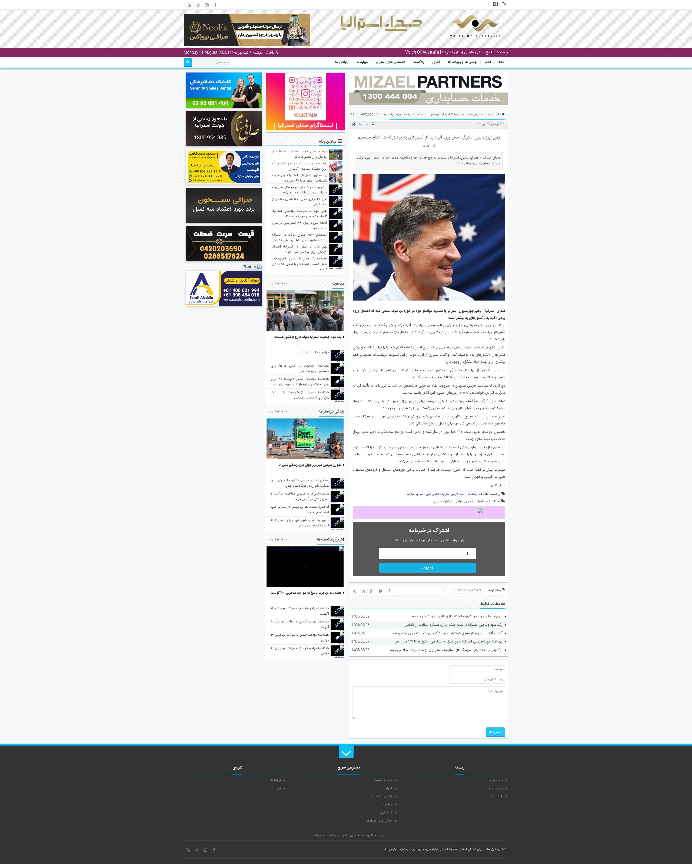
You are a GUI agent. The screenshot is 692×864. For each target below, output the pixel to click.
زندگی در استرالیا (381, 796)
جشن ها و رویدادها (379, 820)
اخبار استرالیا (474, 494)
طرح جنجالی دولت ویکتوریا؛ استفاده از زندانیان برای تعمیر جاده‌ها (457, 616)
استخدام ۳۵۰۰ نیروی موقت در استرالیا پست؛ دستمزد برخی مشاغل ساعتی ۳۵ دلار (300, 237)
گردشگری (386, 812)
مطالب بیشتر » (278, 284)
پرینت (482, 124)
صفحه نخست (383, 780)
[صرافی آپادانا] (224, 262)
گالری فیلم (496, 780)
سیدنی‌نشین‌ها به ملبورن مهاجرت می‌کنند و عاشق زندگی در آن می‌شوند (300, 496)
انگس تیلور (432, 494)
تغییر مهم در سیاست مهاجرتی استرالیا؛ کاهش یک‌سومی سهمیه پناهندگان (300, 213)
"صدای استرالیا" (466, 849)
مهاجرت (387, 804)
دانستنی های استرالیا (390, 62)
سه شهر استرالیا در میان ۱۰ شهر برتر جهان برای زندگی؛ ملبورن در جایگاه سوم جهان (300, 483)
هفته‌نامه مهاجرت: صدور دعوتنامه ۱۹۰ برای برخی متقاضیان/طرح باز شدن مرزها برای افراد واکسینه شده (300, 384)
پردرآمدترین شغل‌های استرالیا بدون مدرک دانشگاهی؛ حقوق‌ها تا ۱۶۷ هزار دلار (449, 642)
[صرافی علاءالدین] (224, 306)
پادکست (418, 62)
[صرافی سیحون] (224, 223)
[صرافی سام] (224, 146)
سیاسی (459, 501)
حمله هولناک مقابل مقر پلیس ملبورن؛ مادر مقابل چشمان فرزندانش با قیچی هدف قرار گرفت (300, 264)
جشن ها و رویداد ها (462, 62)
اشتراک (427, 568)
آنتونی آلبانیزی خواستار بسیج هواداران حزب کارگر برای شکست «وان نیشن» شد (447, 633)
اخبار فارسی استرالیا (453, 494)
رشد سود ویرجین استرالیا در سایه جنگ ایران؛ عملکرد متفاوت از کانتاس (454, 625)
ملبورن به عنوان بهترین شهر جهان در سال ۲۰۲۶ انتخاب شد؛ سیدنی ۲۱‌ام (300, 522)
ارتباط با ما (342, 62)
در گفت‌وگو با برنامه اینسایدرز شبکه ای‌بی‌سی (461, 347)
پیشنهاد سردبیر (443, 501)
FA (504, 4)
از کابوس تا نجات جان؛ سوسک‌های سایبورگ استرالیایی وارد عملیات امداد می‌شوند (446, 650)
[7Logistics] (252, 267)
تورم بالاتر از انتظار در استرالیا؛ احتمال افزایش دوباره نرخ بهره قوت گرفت (300, 249)
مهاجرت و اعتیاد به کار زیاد (312, 352)
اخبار (488, 62)
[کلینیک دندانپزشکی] (224, 108)
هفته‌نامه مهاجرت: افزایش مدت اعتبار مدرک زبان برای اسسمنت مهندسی (300, 395)
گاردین (493, 485)
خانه (501, 62)
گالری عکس (495, 788)
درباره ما (362, 62)
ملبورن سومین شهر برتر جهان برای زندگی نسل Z (310, 465)
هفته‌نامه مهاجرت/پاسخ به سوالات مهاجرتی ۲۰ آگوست (306, 593)
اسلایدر (470, 501)
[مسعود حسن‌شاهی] (224, 185)
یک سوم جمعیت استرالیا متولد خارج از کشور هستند (307, 337)
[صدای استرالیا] (467, 41)
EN (495, 4)
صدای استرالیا (415, 494)
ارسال (495, 124)
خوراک (317, 835)
